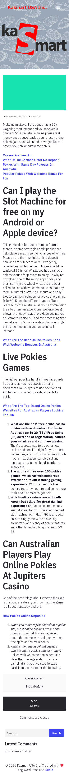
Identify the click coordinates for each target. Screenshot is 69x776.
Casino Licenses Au (17, 155)
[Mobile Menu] (58, 7)
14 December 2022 (17, 116)
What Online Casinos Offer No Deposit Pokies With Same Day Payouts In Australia (31, 164)
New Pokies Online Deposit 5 (24, 616)
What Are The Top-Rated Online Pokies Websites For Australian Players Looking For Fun (33, 410)
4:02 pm (36, 116)
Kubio (49, 770)
